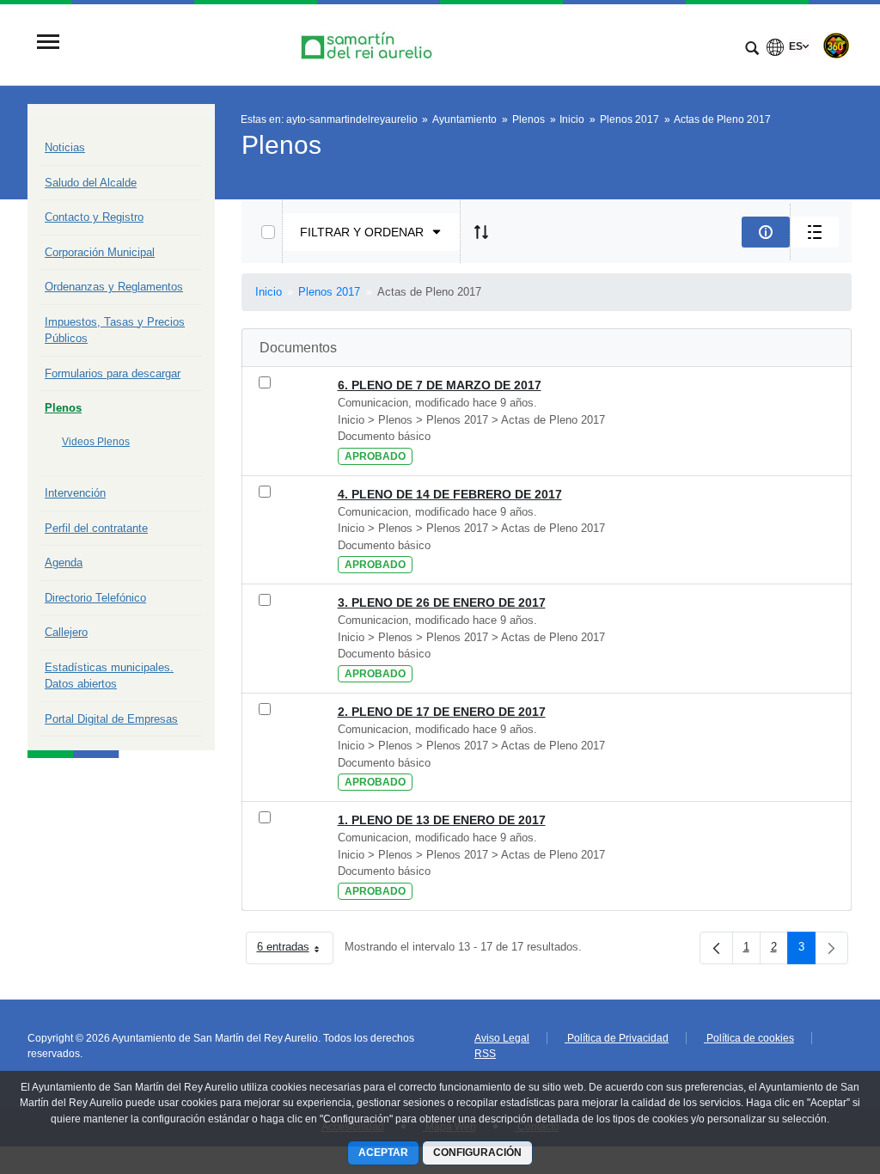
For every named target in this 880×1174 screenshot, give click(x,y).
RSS (485, 1054)
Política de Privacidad (617, 1038)
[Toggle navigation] (48, 43)
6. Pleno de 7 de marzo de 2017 (439, 385)
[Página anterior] (716, 948)
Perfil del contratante (96, 528)
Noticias (65, 147)
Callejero (66, 632)
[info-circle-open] (766, 232)
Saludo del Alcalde (91, 182)
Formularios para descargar (112, 373)
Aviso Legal (501, 1038)
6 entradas (295, 950)
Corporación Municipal (100, 252)
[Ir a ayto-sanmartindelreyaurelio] (368, 43)
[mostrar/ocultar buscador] (752, 50)
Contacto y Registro (94, 217)
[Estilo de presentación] (815, 232)
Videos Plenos (96, 442)
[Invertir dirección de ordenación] (481, 232)
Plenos (63, 407)
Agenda (63, 562)
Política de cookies (749, 1038)
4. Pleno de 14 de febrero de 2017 (450, 494)
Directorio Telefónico (95, 597)
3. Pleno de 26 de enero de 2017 (442, 602)
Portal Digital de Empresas (111, 718)
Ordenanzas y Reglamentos (114, 286)
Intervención (75, 492)
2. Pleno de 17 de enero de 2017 (442, 711)
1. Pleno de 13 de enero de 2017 (442, 820)
